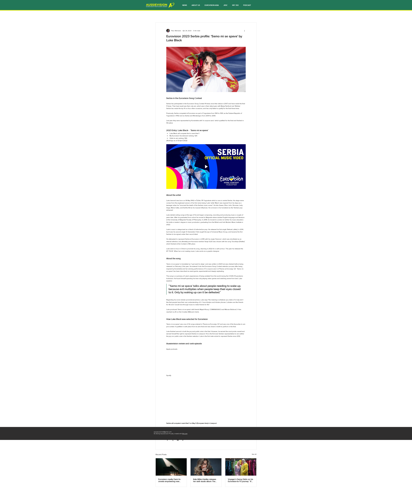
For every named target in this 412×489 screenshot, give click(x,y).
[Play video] (206, 166)
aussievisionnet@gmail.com (163, 432)
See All (254, 454)
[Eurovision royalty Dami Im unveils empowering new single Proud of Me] (171, 467)
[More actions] (244, 30)
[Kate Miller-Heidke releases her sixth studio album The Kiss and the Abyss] (206, 467)
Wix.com (184, 434)
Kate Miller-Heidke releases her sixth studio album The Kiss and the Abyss (204, 480)
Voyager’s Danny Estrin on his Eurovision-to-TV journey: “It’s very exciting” (240, 480)
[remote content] (206, 359)
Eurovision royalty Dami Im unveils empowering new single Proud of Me (169, 480)
